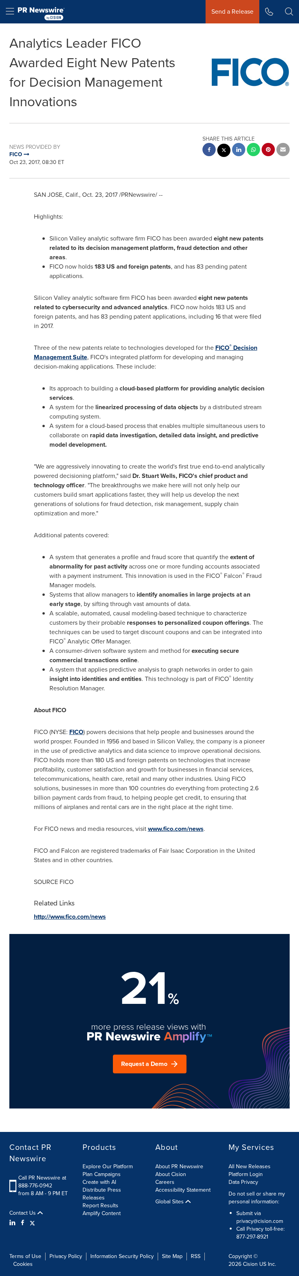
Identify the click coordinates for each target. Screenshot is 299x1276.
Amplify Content (102, 1213)
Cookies (23, 1264)
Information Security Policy (122, 1256)
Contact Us (23, 1213)
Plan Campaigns (102, 1174)
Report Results (100, 1205)
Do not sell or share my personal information (257, 1198)
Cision (250, 1264)
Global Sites (170, 1202)
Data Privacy (243, 1182)
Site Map (172, 1256)
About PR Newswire (179, 1166)
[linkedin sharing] (238, 150)
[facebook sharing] (209, 150)
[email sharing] (283, 150)
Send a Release (232, 11)
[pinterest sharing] (268, 150)
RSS (196, 1256)
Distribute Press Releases (102, 1194)
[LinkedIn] (13, 1223)
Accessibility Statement (183, 1190)
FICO (76, 731)
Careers (164, 1182)
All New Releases (250, 1166)
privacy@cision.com (259, 1221)
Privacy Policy (65, 1256)
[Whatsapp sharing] (253, 150)
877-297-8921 (252, 1237)
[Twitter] (32, 1223)
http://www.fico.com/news (70, 916)
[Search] (289, 11)
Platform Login (246, 1174)
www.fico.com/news (176, 828)
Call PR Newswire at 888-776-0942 (42, 1182)
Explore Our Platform (108, 1166)
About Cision (170, 1174)
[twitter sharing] (223, 151)
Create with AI (99, 1182)
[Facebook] (22, 1223)
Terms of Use (25, 1256)
